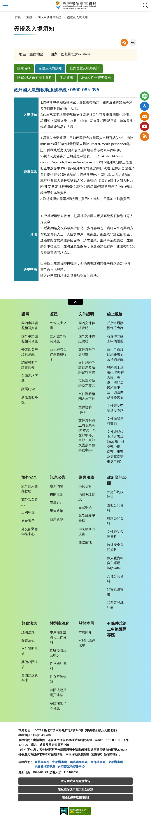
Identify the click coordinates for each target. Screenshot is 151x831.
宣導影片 (56, 503)
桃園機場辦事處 (45, 766)
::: (2, 3)
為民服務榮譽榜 (86, 518)
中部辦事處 (59, 762)
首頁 (18, 17)
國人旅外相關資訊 (58, 339)
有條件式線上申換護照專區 (117, 629)
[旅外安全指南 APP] (144, 106)
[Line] (144, 96)
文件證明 (86, 314)
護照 (25, 314)
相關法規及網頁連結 (58, 693)
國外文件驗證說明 (86, 339)
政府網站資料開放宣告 (75, 781)
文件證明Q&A (85, 410)
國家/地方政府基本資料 (34, 77)
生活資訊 (66, 77)
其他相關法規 (29, 665)
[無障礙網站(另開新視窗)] (80, 811)
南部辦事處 (98, 762)
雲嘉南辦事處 (79, 762)
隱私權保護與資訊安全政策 (75, 789)
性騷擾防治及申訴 (58, 653)
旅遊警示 (28, 521)
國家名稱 (24, 68)
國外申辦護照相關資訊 (29, 339)
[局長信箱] (144, 116)
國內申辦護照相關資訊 (29, 326)
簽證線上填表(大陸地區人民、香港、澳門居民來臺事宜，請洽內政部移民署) (115, 382)
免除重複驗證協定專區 (86, 383)
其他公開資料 (115, 579)
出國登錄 (28, 512)
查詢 (145, 5)
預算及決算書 (115, 592)
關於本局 (86, 623)
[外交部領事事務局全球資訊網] (75, 5)
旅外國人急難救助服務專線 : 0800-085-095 (56, 90)
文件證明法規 (29, 651)
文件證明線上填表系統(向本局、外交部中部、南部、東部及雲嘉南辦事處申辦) (87, 435)
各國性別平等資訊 (58, 706)
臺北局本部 (42, 762)
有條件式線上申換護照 (115, 339)
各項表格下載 (29, 378)
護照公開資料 (115, 508)
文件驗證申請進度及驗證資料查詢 (86, 367)
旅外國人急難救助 (29, 489)
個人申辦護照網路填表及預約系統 (115, 354)
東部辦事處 (115, 762)
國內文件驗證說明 (86, 326)
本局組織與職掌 (86, 643)
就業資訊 (56, 519)
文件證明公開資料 (115, 534)
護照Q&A (28, 389)
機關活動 (56, 494)
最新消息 (56, 486)
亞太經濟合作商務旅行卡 (58, 354)
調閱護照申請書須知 (29, 365)
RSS (124, 42)
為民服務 (86, 477)
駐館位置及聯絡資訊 (84, 68)
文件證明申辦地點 (86, 352)
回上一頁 (133, 42)
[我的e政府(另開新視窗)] (64, 812)
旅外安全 (29, 477)
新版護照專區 (29, 400)
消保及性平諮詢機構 (96, 77)
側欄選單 (5, 5)
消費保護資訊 (86, 497)
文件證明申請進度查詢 (115, 408)
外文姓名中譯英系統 (29, 352)
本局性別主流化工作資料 (58, 637)
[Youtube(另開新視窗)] (144, 126)
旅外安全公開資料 (115, 547)
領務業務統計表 (115, 605)
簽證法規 (28, 640)
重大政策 (56, 511)
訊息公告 (58, 477)
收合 (75, 302)
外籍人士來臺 (58, 326)
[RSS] (144, 136)
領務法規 (29, 623)
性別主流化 (59, 623)
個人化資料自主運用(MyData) (115, 563)
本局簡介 (85, 632)
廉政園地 (85, 542)
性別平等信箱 (58, 679)
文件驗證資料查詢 (115, 421)
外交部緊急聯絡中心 (29, 532)
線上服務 (115, 314)
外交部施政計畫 (115, 495)
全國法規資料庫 (29, 678)
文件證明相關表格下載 (86, 396)
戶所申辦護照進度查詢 (115, 326)
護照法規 (28, 632)
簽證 (29, 17)
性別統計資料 (58, 666)
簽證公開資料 (115, 521)
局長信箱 (85, 486)
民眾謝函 (85, 507)
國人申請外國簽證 (49, 17)
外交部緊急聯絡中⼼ (71, 766)
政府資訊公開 (117, 480)
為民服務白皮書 (86, 532)
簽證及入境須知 (50, 68)
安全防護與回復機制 (75, 797)
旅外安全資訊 (29, 502)
